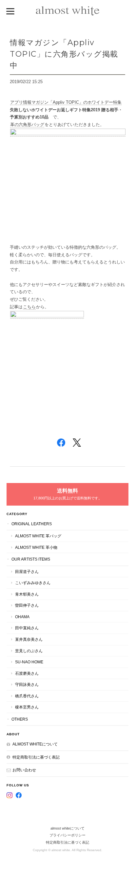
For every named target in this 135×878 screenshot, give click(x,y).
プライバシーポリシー (67, 835)
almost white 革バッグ (38, 536)
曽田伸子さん (27, 605)
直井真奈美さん (29, 639)
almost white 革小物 (36, 547)
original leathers (31, 524)
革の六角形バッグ (27, 124)
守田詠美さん (27, 684)
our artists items (30, 559)
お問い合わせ (24, 770)
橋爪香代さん (27, 696)
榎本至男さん (27, 707)
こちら (29, 306)
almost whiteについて (35, 744)
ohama (22, 617)
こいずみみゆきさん (32, 583)
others (19, 719)
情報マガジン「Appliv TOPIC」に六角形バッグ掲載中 (64, 54)
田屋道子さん (27, 571)
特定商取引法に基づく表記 (36, 757)
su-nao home (29, 662)
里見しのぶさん (29, 651)
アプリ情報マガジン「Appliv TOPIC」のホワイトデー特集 (66, 102)
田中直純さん (27, 628)
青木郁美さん (27, 594)
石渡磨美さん (27, 673)
